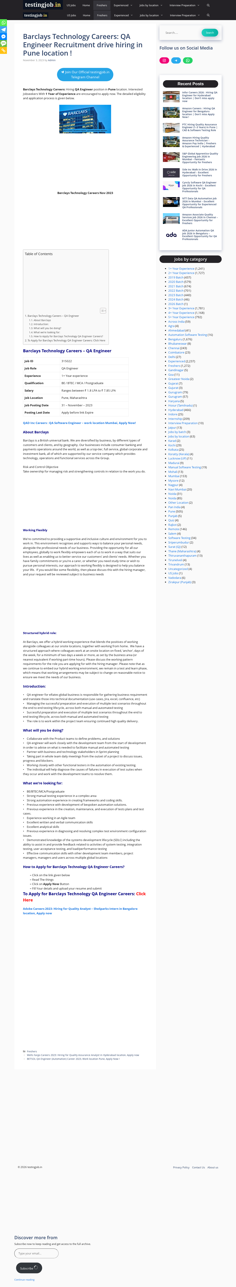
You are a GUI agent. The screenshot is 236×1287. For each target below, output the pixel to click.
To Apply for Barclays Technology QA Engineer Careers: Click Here (66, 340)
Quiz (171, 520)
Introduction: (41, 324)
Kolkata (173, 450)
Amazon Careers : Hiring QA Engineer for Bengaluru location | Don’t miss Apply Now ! (198, 113)
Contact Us (198, 1167)
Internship (175, 419)
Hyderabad (175, 410)
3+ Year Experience (181, 308)
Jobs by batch (177, 432)
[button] (208, 5)
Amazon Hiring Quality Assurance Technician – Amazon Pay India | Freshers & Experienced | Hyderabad (199, 142)
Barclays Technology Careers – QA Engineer (54, 315)
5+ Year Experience (181, 317)
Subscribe (27, 1268)
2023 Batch (175, 295)
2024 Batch (175, 299)
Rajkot (172, 525)
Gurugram (175, 392)
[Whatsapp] (3, 22)
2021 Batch (175, 286)
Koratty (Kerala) (178, 454)
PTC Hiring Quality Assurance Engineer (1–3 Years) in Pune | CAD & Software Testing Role (200, 127)
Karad (172, 441)
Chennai (173, 348)
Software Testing (179, 538)
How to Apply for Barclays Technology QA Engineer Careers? (68, 336)
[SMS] (3, 43)
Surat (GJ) (174, 547)
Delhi (171, 357)
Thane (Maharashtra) (182, 551)
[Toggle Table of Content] (101, 311)
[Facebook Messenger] (3, 36)
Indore (172, 414)
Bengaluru (175, 339)
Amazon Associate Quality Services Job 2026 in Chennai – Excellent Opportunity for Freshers (200, 219)
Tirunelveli (175, 560)
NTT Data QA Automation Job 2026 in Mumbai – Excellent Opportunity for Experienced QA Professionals (199, 203)
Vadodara (174, 578)
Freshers (102, 5)
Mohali (172, 472)
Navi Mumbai (177, 489)
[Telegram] (3, 29)
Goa (171, 375)
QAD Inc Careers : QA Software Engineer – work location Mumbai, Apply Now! (79, 423)
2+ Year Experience (181, 273)
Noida (172, 494)
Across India (176, 322)
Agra (171, 326)
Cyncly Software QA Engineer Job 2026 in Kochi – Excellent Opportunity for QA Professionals (199, 187)
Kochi (172, 445)
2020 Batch (175, 282)
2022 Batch (175, 291)
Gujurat (173, 388)
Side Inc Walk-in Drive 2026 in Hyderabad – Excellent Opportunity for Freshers (199, 172)
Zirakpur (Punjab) (179, 582)
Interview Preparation (182, 5)
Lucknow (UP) (177, 458)
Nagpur (173, 485)
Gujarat (173, 383)
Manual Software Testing (184, 467)
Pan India (174, 507)
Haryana (174, 401)
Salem (172, 534)
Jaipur (172, 428)
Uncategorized (178, 569)
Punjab (172, 516)
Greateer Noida (178, 379)
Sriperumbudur (178, 542)
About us (212, 1167)
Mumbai (173, 476)
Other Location (178, 503)
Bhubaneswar (177, 344)
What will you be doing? (47, 328)
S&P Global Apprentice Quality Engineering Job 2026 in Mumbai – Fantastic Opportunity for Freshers (200, 158)
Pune (171, 511)
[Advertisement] (85, 162)
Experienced (121, 5)
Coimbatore (176, 352)
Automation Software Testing (187, 335)
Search (210, 32)
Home (86, 5)
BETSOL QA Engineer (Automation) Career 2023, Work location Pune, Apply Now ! (73, 1058)
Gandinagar (176, 370)
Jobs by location (149, 5)
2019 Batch (175, 277)
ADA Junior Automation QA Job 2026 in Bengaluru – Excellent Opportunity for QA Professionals (199, 235)
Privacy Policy (181, 1167)
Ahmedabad (176, 330)
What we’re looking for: (47, 332)
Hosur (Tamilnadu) (180, 405)
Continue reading (24, 1279)
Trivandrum (176, 564)
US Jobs (71, 5)
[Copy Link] (3, 50)
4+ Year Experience (181, 313)
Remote (173, 529)
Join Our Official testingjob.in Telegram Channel (87, 74)
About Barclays (42, 320)
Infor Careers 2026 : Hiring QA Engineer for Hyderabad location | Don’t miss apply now (199, 97)
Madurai (173, 463)
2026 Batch (175, 304)
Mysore (173, 481)
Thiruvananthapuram (182, 556)
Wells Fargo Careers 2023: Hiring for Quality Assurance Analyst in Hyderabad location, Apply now (83, 1055)
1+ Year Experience (181, 269)
